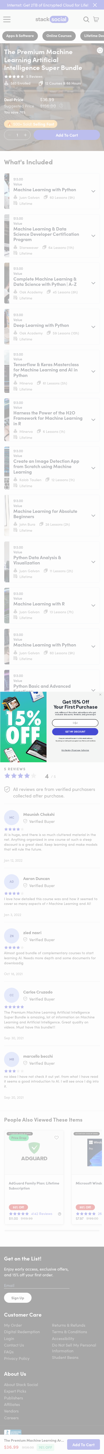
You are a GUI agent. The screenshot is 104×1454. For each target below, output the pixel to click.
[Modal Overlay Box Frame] (52, 727)
